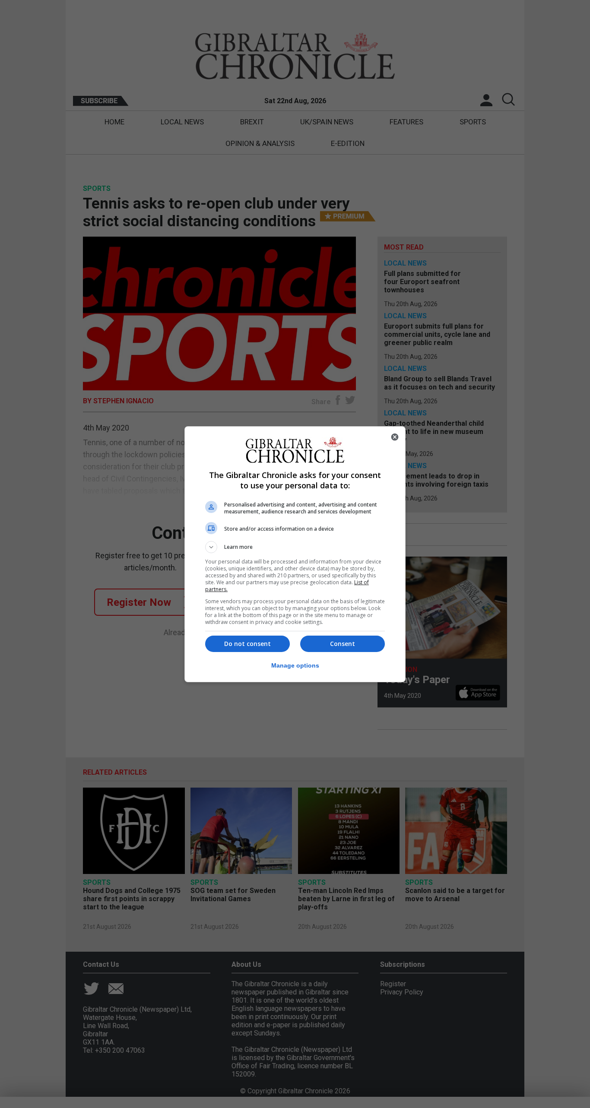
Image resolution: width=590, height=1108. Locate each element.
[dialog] (295, 554)
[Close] (394, 437)
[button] (295, 547)
